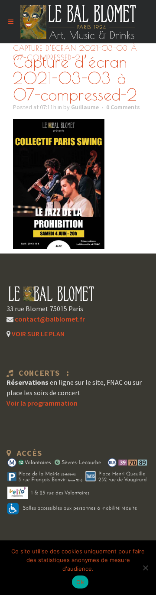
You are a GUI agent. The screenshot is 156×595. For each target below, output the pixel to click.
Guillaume (85, 107)
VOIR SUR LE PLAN (37, 333)
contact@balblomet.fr (49, 319)
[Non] (145, 567)
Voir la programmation (42, 403)
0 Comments (123, 107)
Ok (80, 582)
